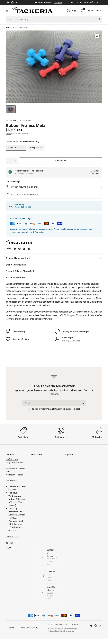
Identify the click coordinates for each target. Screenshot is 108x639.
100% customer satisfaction (24, 194)
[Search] (98, 19)
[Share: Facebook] (15, 249)
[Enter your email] (83, 403)
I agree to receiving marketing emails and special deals (56, 409)
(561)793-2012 (12, 459)
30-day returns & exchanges (25, 186)
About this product (18, 258)
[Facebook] (8, 2)
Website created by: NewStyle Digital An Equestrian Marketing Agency (62, 629)
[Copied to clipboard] (28, 249)
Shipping (9, 133)
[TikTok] (17, 2)
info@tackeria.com (14, 462)
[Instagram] (12, 2)
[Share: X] (19, 249)
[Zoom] (97, 35)
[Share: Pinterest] (24, 249)
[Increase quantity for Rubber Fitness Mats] (16, 161)
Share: (8, 249)
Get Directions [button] (12, 536)
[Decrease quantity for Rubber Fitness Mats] (8, 161)
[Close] (99, 204)
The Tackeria (11, 120)
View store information (94, 172)
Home (8, 27)
